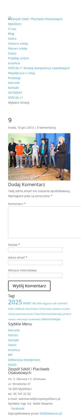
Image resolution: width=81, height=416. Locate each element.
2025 (15, 302)
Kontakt (13, 88)
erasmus (14, 63)
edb (55, 303)
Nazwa (14, 245)
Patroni (13, 335)
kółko (11, 308)
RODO (12, 365)
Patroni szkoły (17, 48)
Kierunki (14, 83)
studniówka (34, 319)
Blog (11, 34)
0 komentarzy (46, 128)
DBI (34, 303)
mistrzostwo (31, 308)
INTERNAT (15, 93)
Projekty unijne (18, 58)
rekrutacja (22, 319)
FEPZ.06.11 (15, 98)
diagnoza (47, 303)
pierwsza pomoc (25, 314)
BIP (10, 355)
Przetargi (14, 78)
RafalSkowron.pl (51, 413)
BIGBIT (27, 303)
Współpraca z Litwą (21, 73)
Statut (12, 53)
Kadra (12, 38)
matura (19, 308)
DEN (39, 303)
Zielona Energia (51, 319)
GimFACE (63, 303)
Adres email (17, 257)
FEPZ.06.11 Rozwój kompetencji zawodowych (39, 68)
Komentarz (17, 204)
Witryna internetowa (22, 270)
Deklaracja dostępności (24, 360)
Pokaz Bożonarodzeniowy (48, 314)
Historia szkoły (18, 43)
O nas (12, 29)
